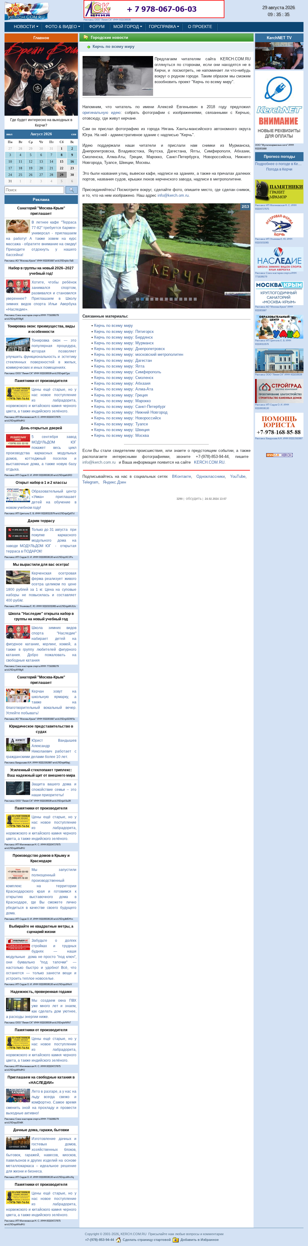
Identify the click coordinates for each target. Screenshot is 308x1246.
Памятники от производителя (41, 381)
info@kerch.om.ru (173, 195)
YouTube (237, 476)
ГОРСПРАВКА (162, 26)
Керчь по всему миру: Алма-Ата (123, 389)
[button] (95, 255)
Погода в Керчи (279, 169)
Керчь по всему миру (113, 325)
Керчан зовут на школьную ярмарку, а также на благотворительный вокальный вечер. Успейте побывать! (41, 702)
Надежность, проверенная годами (41, 992)
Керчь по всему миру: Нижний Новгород (131, 412)
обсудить (194, 498)
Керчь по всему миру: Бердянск (123, 337)
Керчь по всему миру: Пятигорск (124, 331)
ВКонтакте (181, 476)
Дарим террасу (41, 521)
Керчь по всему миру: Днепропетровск (129, 348)
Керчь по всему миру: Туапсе (121, 424)
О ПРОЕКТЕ (200, 26)
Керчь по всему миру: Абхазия (122, 383)
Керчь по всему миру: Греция (121, 395)
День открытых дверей (41, 428)
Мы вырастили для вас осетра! (41, 564)
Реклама (41, 199)
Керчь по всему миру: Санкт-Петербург (130, 406)
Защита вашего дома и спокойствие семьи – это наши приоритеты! (54, 789)
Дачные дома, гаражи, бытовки (41, 1130)
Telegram (90, 482)
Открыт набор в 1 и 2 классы (41, 483)
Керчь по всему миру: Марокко (122, 401)
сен (73, 134)
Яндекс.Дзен (114, 482)
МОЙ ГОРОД (126, 26)
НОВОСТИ (24, 26)
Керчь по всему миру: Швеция (121, 429)
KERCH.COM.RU (209, 462)
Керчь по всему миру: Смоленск (123, 377)
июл (9, 134)
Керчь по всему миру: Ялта (119, 366)
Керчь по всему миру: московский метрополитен (138, 354)
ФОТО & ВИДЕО (61, 26)
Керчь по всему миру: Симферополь (127, 372)
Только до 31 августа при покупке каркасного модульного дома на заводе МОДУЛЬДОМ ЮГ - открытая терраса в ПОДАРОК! (41, 540)
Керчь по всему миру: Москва (121, 435)
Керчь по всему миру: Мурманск (124, 343)
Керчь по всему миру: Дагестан (123, 360)
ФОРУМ (97, 26)
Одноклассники (210, 476)
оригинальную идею (101, 112)
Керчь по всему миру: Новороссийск (127, 418)
